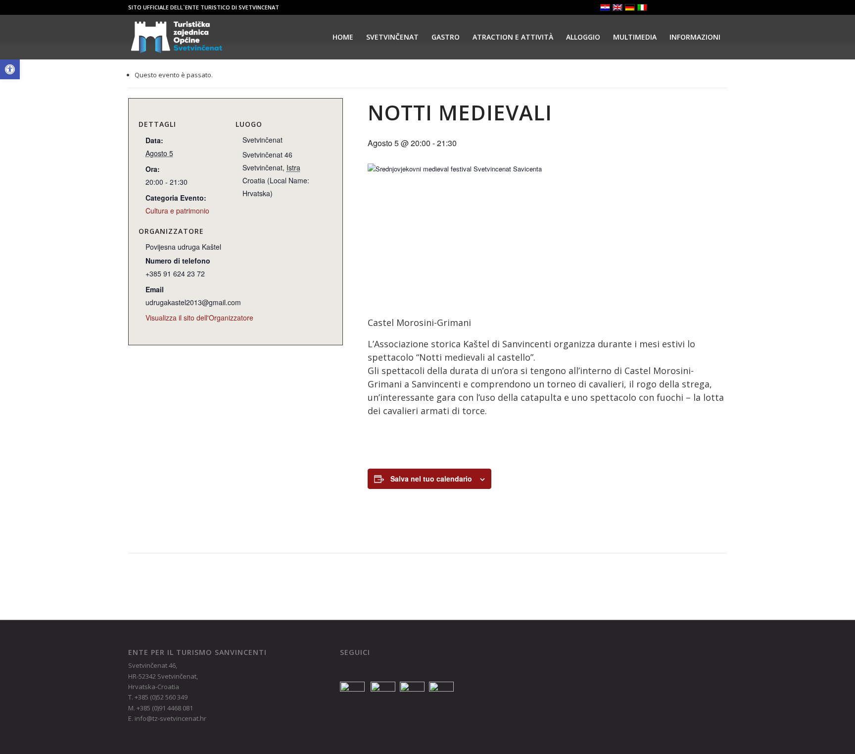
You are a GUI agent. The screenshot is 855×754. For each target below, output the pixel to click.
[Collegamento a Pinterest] (704, 7)
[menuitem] (343, 37)
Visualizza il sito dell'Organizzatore (199, 318)
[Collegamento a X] (660, 7)
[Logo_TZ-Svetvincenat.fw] (176, 37)
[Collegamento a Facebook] (674, 7)
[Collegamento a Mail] (719, 7)
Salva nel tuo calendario (431, 479)
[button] (10, 69)
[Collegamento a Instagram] (689, 7)
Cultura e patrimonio (177, 210)
